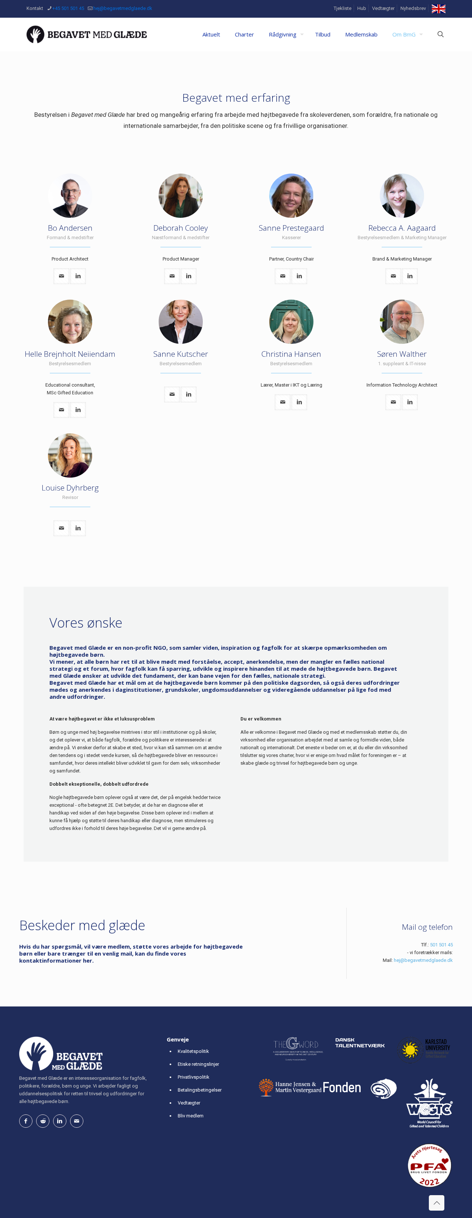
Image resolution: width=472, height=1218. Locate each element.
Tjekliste (342, 8)
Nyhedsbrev (413, 8)
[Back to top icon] (436, 1203)
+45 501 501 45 (68, 8)
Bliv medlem (191, 1115)
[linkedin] (78, 276)
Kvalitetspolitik (193, 1051)
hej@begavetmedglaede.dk (122, 8)
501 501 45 (441, 944)
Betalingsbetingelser (200, 1090)
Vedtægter (383, 8)
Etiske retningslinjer (198, 1064)
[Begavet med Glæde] (87, 34)
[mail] (61, 276)
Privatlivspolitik (193, 1077)
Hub (361, 8)
